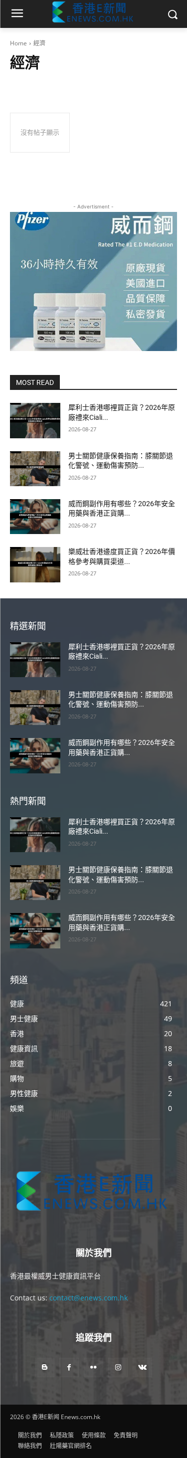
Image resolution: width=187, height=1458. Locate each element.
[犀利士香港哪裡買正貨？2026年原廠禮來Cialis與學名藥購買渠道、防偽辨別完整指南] (35, 420)
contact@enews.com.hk (88, 1297)
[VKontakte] (142, 1367)
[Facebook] (69, 1367)
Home (18, 43)
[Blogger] (44, 1367)
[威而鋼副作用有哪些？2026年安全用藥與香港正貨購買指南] (35, 516)
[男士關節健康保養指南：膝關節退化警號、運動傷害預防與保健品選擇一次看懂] (35, 468)
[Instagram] (118, 1367)
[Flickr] (93, 1367)
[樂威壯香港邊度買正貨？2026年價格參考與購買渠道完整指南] (35, 564)
